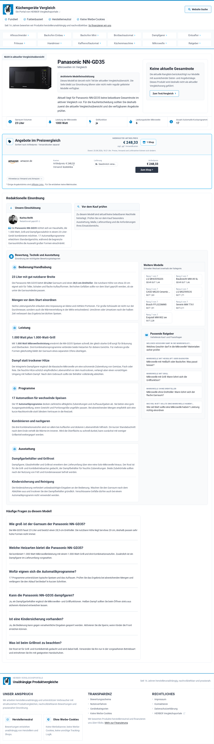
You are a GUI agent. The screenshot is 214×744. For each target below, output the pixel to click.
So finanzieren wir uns (99, 25)
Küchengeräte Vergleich (35, 8)
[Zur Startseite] (8, 9)
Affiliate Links (37, 184)
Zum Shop (146, 169)
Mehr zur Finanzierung (116, 722)
